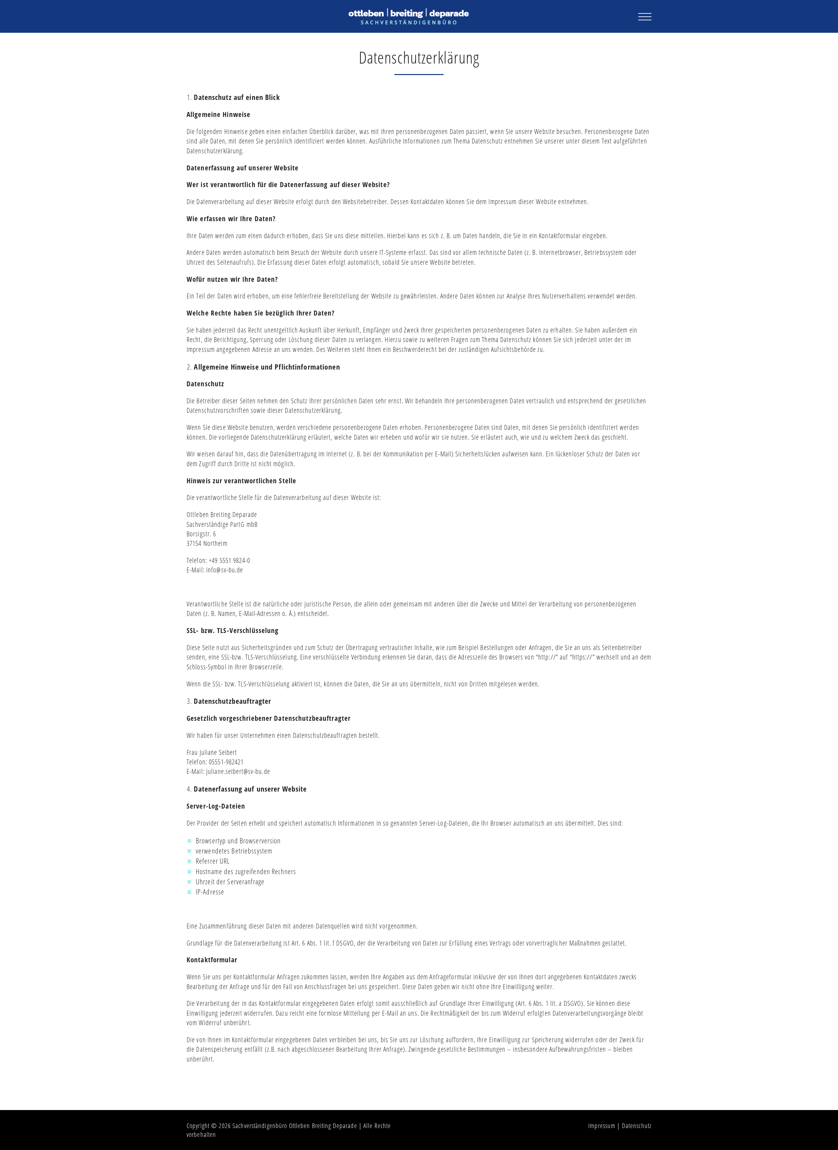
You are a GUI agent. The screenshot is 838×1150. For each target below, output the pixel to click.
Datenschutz (636, 1125)
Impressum (601, 1125)
